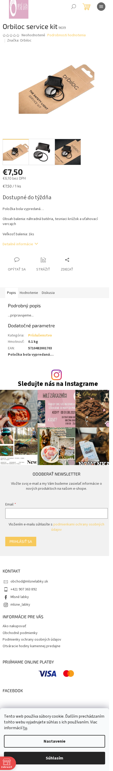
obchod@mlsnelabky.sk (29, 581)
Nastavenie (54, 741)
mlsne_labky (20, 604)
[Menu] (101, 6)
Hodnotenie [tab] (29, 292)
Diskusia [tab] (48, 292)
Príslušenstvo (40, 335)
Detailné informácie (18, 244)
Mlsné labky (20, 597)
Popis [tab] (11, 292)
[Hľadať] (73, 6)
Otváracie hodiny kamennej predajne (31, 646)
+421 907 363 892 (24, 589)
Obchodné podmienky (20, 633)
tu (25, 728)
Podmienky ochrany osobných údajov (32, 639)
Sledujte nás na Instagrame (58, 384)
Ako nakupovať (14, 626)
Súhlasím (54, 758)
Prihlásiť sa (20, 541)
